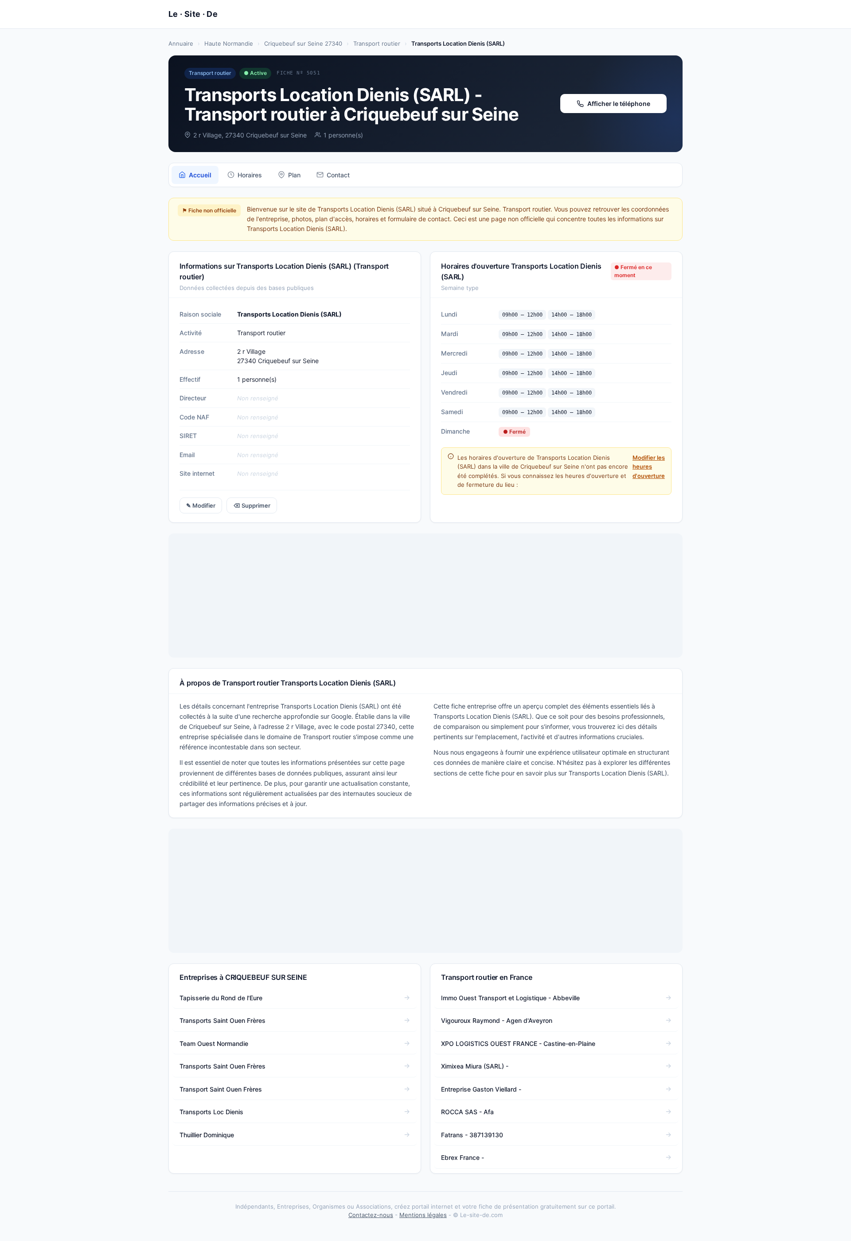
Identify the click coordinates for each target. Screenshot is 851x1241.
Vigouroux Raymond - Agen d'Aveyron (496, 1020)
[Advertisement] (425, 595)
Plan (294, 175)
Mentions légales (423, 1214)
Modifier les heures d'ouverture (648, 466)
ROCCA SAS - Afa (467, 1112)
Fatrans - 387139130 (472, 1135)
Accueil (200, 175)
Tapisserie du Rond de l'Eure (221, 998)
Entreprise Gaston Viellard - (481, 1089)
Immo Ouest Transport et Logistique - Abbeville (510, 998)
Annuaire (180, 43)
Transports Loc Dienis (211, 1112)
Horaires (250, 175)
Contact (338, 175)
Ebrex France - (462, 1157)
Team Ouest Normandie (214, 1043)
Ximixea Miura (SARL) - (474, 1066)
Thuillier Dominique (207, 1135)
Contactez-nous (370, 1214)
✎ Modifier (200, 505)
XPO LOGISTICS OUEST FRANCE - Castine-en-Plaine (518, 1043)
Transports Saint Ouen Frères (222, 1020)
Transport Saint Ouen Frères (221, 1089)
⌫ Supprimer (251, 505)
